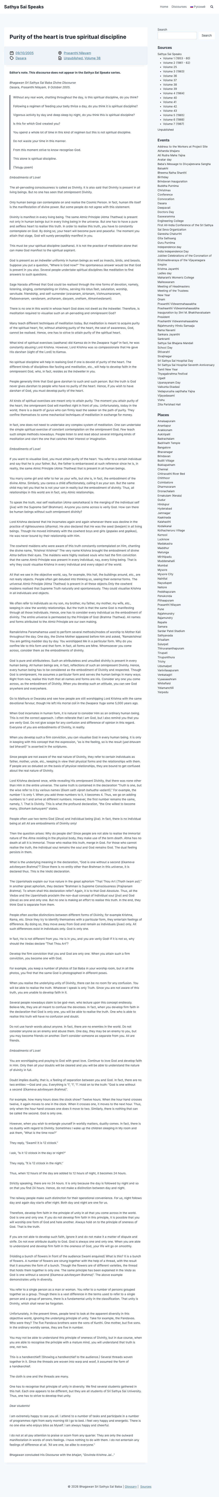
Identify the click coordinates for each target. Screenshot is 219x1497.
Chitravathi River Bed (171, 473)
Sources (145, 1486)
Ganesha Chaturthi (170, 233)
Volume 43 (170, 110)
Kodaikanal (165, 526)
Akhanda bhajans (169, 150)
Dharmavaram (167, 486)
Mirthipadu (165, 556)
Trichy (161, 661)
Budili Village (166, 460)
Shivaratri (164, 351)
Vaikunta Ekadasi (169, 386)
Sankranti (164, 338)
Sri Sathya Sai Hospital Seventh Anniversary (186, 365)
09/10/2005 (25, 53)
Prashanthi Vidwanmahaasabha (178, 321)
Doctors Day (166, 212)
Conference (165, 194)
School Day (165, 347)
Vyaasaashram (167, 679)
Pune (161, 609)
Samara (162, 626)
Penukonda (165, 596)
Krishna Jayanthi (168, 268)
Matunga (163, 552)
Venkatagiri (165, 674)
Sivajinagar (165, 356)
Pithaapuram (166, 600)
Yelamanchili (166, 688)
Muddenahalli (166, 561)
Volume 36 (170, 76)
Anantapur (164, 425)
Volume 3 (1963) (173, 71)
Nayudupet (165, 582)
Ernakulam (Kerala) (170, 495)
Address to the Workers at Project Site (183, 146)
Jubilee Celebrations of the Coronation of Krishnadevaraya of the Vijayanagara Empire (185, 260)
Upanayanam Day (169, 382)
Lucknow (163, 539)
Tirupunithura (166, 657)
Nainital (162, 578)
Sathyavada (165, 635)
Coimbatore (165, 482)
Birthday (163, 177)
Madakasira (165, 543)
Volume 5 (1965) (173, 115)
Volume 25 (170, 67)
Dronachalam (166, 491)
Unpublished (73, 58)
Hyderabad (165, 508)
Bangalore (164, 447)
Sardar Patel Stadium (171, 631)
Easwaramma (166, 216)
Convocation (166, 199)
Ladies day (165, 273)
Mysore (162, 570)
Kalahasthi (164, 521)
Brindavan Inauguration (172, 181)
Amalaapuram (166, 421)
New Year (164, 295)
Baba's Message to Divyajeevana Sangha (184, 164)
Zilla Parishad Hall (169, 404)
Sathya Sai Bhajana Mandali (175, 343)
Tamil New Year (168, 369)
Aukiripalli (164, 434)
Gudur (161, 500)
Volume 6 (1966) (173, 119)
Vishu (161, 400)
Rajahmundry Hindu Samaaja (176, 325)
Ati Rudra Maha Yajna (171, 155)
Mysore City (165, 574)
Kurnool (162, 535)
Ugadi (161, 378)
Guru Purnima (166, 242)
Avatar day (165, 159)
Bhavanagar (165, 452)
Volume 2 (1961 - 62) (176, 62)
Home (164, 6)
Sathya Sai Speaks (170, 54)
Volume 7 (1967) (173, 124)
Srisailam (163, 639)
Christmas (164, 190)
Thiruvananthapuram (171, 648)
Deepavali (164, 207)
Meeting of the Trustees (173, 290)
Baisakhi (163, 168)
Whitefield (164, 683)
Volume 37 (170, 80)
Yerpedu (163, 692)
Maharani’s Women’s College (176, 277)
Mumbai (163, 565)
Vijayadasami (166, 395)
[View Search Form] (212, 7)
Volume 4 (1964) (173, 93)
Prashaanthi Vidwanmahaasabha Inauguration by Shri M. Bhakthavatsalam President (184, 313)
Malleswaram (166, 282)
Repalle (162, 622)
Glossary (131, 1486)
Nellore (162, 587)
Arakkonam (165, 430)
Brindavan (164, 456)
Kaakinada (164, 517)
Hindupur (163, 504)
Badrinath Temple (169, 443)
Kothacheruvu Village (171, 530)
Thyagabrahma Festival (173, 373)
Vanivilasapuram (168, 670)
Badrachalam (166, 438)
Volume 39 (170, 88)
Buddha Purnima (168, 185)
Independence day (169, 247)
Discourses (179, 6)
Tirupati (163, 652)
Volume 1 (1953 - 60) (176, 58)
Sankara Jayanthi (169, 334)
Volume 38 (93, 58)
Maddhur (163, 548)
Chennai (163, 469)
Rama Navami (166, 330)
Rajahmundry (166, 613)
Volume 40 (170, 97)
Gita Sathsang (167, 238)
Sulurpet (163, 644)
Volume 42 (170, 106)
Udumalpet (165, 666)
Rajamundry (165, 617)
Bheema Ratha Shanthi (172, 172)
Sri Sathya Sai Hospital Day (175, 360)
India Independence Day (173, 251)
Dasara (21, 58)
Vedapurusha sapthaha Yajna (176, 391)
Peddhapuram (167, 591)
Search (162, 29)
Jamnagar (164, 513)
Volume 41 (169, 102)
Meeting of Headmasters (174, 286)
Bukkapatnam (166, 464)
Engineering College (171, 220)
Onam (161, 299)
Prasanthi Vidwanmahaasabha (177, 303)
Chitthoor (164, 478)
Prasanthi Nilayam (77, 53)
